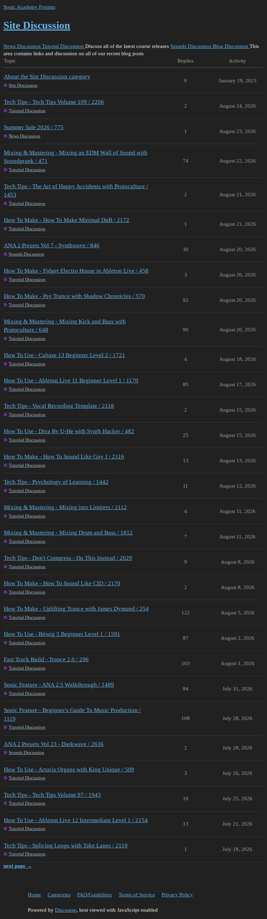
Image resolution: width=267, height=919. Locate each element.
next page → (17, 866)
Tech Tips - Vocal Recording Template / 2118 (59, 406)
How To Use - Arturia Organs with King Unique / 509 (69, 769)
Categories (59, 894)
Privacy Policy (177, 894)
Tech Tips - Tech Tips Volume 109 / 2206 (54, 102)
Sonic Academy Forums (29, 7)
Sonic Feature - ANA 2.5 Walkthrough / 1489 (59, 684)
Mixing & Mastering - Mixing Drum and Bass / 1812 (68, 532)
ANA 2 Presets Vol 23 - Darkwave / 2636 (54, 744)
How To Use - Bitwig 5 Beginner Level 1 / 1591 (62, 634)
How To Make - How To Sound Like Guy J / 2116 (64, 456)
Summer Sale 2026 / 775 (34, 127)
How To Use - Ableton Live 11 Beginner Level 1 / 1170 (71, 380)
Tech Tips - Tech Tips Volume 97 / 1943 (52, 795)
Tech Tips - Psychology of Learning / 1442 (56, 482)
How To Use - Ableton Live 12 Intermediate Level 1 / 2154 (76, 820)
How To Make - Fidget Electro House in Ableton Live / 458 (76, 270)
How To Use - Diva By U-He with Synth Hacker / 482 (69, 431)
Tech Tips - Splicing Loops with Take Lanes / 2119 (66, 845)
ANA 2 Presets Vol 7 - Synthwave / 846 (51, 245)
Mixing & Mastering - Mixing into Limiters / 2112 (65, 507)
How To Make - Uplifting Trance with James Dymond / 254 (76, 608)
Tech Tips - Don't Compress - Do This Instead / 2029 (68, 558)
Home (34, 894)
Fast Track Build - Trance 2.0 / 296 (46, 659)
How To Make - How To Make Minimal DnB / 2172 (66, 220)
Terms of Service (137, 894)
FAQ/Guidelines (94, 894)
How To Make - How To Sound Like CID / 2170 (62, 583)
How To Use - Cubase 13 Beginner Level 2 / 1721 (64, 355)
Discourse (65, 910)
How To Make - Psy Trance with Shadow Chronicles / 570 (74, 296)
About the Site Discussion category (47, 76)
